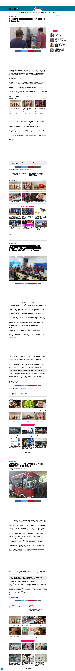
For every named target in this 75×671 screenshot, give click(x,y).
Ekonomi (26, 12)
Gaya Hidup (37, 12)
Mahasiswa (20, 169)
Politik (46, 12)
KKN (16, 169)
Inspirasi (42, 12)
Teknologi (54, 12)
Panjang (16, 388)
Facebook (10, 234)
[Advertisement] (37, 3)
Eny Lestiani (13, 24)
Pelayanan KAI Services (19, 603)
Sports (50, 12)
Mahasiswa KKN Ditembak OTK (28, 169)
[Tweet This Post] (24, 51)
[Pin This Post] (31, 51)
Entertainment (31, 12)
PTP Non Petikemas (22, 388)
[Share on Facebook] (18, 51)
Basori (12, 253)
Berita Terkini (21, 12)
